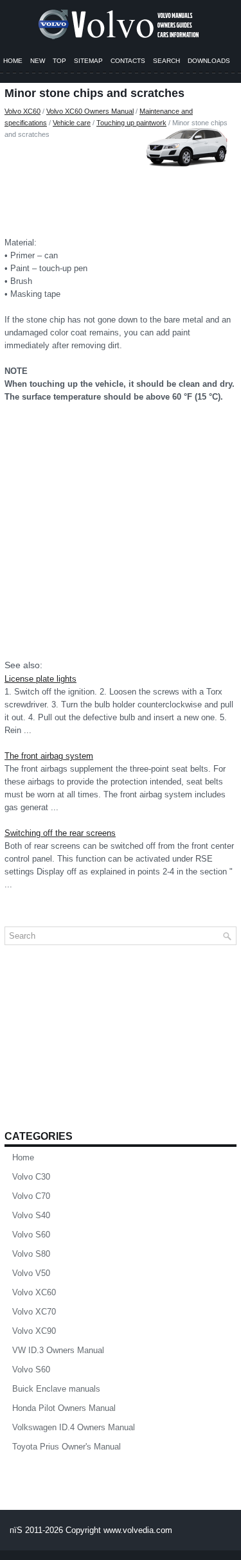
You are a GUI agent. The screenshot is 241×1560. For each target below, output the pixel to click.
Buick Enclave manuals (56, 1389)
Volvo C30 (31, 1177)
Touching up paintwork (131, 123)
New (37, 60)
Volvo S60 (31, 1234)
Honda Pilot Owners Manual (64, 1408)
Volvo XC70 (34, 1311)
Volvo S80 (31, 1254)
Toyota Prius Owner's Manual (66, 1446)
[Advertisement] (120, 185)
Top (59, 60)
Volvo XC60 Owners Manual (90, 111)
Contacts (128, 60)
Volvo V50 (31, 1273)
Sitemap (88, 60)
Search (166, 60)
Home (12, 60)
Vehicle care (72, 123)
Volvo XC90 (34, 1331)
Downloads (209, 60)
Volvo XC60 (22, 111)
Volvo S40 (31, 1215)
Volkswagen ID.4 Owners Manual (73, 1427)
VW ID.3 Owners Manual (58, 1350)
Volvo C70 (31, 1196)
